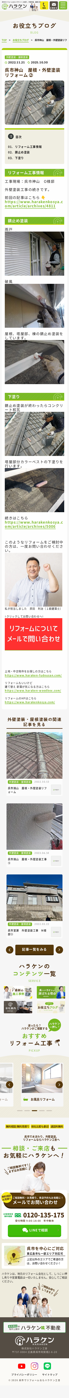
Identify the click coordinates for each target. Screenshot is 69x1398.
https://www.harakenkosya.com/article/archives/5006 (34, 524)
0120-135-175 (43, 1215)
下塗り (19, 158)
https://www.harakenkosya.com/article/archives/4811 (34, 203)
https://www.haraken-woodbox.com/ (33, 690)
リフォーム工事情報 (28, 147)
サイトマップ (50, 1374)
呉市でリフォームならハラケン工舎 (40, 1380)
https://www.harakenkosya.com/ (30, 702)
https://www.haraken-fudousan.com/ (33, 675)
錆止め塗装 (22, 152)
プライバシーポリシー (24, 1374)
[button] (9, 1084)
